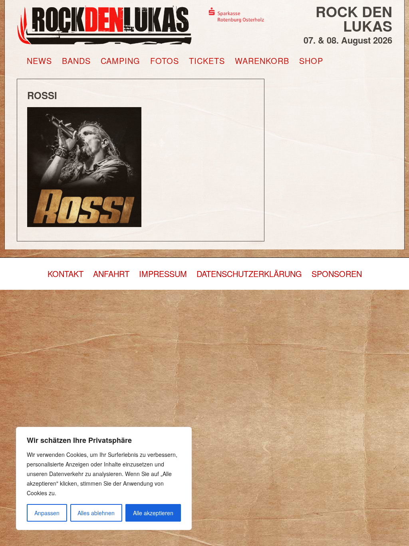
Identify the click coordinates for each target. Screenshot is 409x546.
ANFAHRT (111, 273)
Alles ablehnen (96, 513)
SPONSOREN (337, 273)
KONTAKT (65, 273)
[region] (104, 478)
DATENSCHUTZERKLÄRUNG (249, 273)
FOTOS (164, 61)
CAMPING (120, 61)
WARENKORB (262, 61)
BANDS (76, 61)
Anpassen (47, 513)
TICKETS (207, 61)
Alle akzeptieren (153, 513)
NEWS (39, 61)
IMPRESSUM (163, 273)
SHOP (311, 61)
